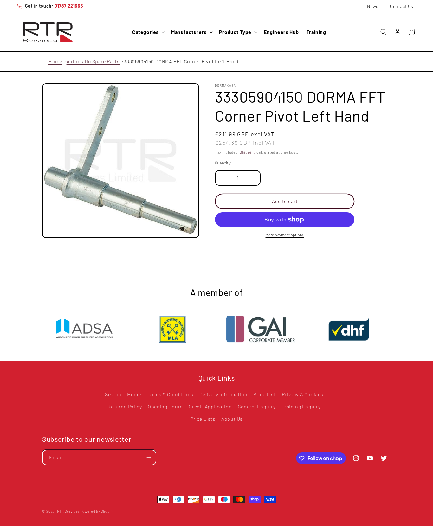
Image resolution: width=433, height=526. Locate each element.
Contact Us (401, 6)
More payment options (285, 235)
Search (113, 394)
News (372, 6)
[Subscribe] (149, 457)
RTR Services (69, 511)
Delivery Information (223, 394)
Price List (264, 394)
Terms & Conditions (170, 394)
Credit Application (210, 407)
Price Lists (203, 419)
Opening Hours (165, 407)
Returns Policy (124, 407)
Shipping (248, 152)
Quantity (223, 163)
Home (55, 61)
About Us (232, 419)
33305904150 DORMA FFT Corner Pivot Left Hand (181, 61)
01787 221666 (69, 6)
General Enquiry (257, 407)
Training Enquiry (301, 407)
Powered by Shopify (97, 511)
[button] (147, 32)
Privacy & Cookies (302, 394)
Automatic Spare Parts (93, 61)
